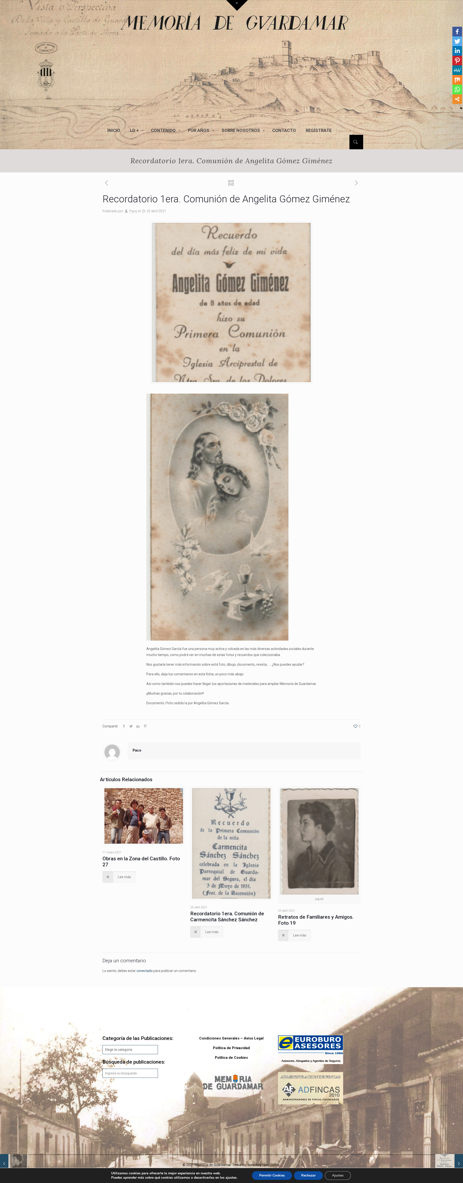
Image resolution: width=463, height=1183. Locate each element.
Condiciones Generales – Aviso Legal (231, 1038)
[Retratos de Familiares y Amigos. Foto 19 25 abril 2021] (14, 1163)
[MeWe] (457, 70)
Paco (133, 211)
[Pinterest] (457, 60)
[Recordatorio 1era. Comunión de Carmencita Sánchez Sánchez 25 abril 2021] (449, 1163)
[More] (457, 99)
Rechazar (308, 1175)
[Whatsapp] (457, 89)
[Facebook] (457, 31)
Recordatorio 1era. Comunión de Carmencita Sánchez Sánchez (227, 917)
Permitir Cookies (272, 1175)
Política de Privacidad (231, 1048)
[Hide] (461, 108)
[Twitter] (457, 41)
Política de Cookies (231, 1057)
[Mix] (457, 80)
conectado (144, 971)
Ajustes (338, 1175)
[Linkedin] (457, 51)
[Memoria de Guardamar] (232, 76)
